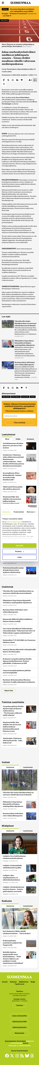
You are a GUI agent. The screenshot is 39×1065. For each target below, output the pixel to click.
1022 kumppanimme (14, 522)
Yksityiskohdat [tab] (18, 512)
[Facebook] (7, 1057)
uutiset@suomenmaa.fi (19, 995)
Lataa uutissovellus (19, 1016)
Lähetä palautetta (19, 1027)
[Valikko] (3, 2)
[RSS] (22, 1057)
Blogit (33, 982)
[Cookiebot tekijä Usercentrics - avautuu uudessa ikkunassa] (28, 506)
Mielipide (5, 861)
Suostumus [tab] (6, 512)
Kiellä (20, 557)
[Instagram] (17, 1057)
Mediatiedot (19, 1033)
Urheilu (33, 396)
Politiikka (5, 9)
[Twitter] (12, 1057)
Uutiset (5, 450)
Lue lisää (6, 16)
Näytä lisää (8, 690)
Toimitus (19, 1005)
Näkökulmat (23, 982)
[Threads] (32, 1057)
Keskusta (13, 982)
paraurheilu (25, 396)
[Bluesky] (27, 1057)
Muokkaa (18, 551)
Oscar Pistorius (16, 396)
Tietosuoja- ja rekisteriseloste (19, 1046)
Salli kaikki (19, 545)
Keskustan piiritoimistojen (22, 1042)
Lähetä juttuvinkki (19, 1021)
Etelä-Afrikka (4, 20)
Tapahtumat (19, 984)
